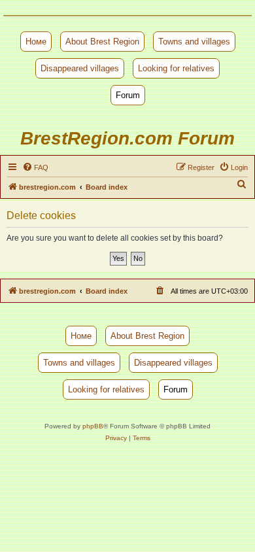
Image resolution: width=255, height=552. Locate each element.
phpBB (92, 426)
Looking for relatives (176, 68)
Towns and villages (194, 41)
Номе (36, 41)
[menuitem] (35, 167)
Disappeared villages (80, 68)
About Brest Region (102, 41)
